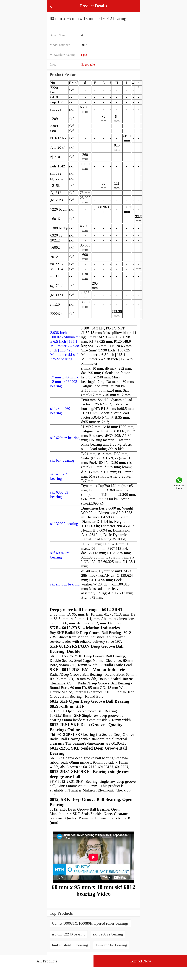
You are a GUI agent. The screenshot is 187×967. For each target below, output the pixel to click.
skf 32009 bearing (64, 524)
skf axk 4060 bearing (60, 410)
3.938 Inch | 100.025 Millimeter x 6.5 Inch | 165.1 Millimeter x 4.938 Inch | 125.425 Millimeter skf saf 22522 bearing (65, 345)
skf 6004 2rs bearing (59, 555)
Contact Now (140, 961)
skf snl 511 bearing (64, 584)
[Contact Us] (179, 484)
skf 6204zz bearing (65, 438)
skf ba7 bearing (62, 460)
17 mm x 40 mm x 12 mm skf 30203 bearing (64, 381)
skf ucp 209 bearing (59, 476)
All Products (47, 961)
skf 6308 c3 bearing (59, 494)
